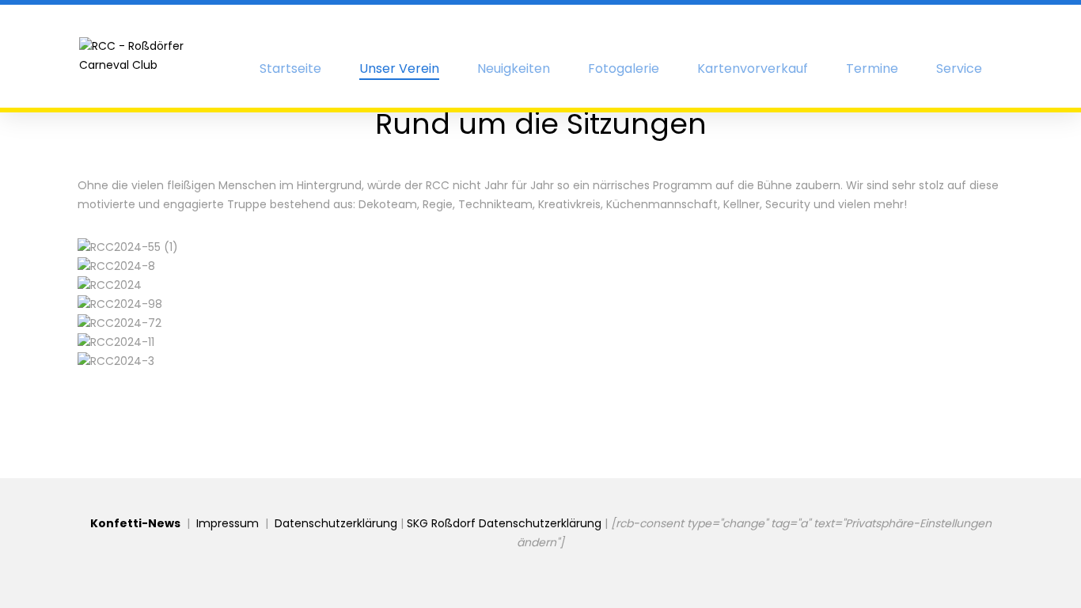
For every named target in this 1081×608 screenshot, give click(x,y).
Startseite (290, 69)
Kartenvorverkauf (752, 69)
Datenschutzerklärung (336, 523)
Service (959, 69)
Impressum (227, 523)
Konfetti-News (135, 523)
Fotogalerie (623, 69)
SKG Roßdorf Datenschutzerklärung (504, 523)
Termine (872, 69)
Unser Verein (399, 70)
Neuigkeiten (513, 69)
